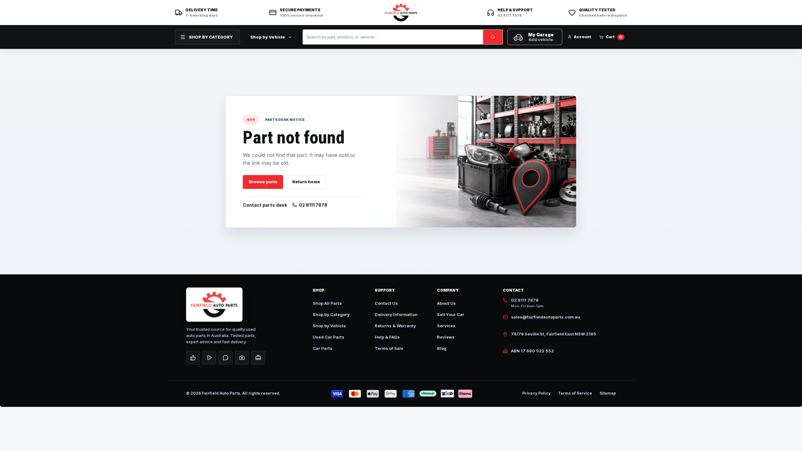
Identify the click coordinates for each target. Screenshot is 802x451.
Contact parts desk (265, 205)
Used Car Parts (328, 337)
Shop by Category (331, 314)
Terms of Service (575, 393)
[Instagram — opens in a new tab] (242, 358)
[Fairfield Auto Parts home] (401, 12)
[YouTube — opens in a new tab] (209, 358)
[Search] (493, 37)
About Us (446, 303)
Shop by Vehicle (267, 36)
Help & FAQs (387, 337)
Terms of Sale (389, 348)
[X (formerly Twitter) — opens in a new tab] (225, 358)
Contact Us (386, 303)
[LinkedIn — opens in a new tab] (258, 358)
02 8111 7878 (313, 205)
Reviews (446, 337)
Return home (306, 181)
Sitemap (608, 393)
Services (446, 325)
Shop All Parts (327, 303)
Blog (441, 348)
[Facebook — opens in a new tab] (193, 358)
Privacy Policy (536, 393)
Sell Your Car (450, 314)
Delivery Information (396, 314)
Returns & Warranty (395, 325)
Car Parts (322, 348)
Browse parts (263, 181)
